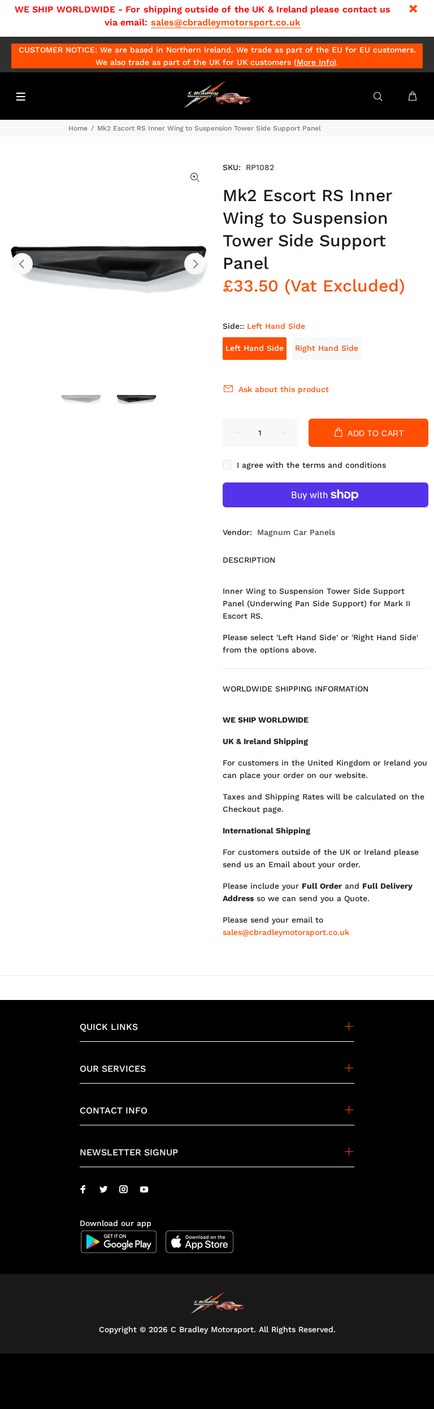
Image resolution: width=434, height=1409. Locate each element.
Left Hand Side (254, 348)
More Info (315, 62)
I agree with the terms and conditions (311, 464)
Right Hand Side (326, 348)
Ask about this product (283, 389)
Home (78, 128)
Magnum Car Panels (296, 532)
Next (195, 264)
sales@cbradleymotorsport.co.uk (226, 22)
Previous (22, 264)
